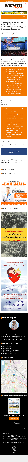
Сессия (8, 162)
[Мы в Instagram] (19, 1)
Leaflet (18, 392)
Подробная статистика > (23, 428)
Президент (23, 160)
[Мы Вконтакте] (21, 1)
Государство (18, 159)
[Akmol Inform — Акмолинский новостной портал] (14, 6)
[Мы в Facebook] (15, 1)
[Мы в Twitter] (17, 1)
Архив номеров (14, 418)
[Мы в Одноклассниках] (24, 1)
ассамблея (8, 159)
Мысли (6, 160)
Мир (3, 160)
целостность (13, 162)
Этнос (18, 162)
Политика (18, 160)
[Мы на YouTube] (26, 1)
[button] (14, 375)
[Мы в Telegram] (22, 1)
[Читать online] (14, 405)
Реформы (4, 162)
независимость (11, 160)
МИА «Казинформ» (11, 34)
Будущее (12, 159)
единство (24, 159)
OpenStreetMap (23, 392)
